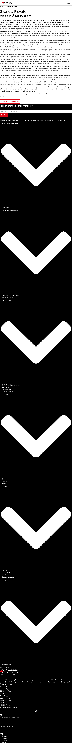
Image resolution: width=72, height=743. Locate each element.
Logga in (3, 731)
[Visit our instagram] (36, 713)
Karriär (4, 575)
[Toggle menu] (68, 3)
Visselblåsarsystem (6, 726)
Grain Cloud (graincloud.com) (12, 385)
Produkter (5, 208)
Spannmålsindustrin (8, 297)
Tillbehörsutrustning (8, 391)
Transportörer (6, 389)
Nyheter (4, 481)
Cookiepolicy (4, 724)
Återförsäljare (6, 664)
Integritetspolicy (5, 721)
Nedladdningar (5, 728)
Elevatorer (5, 387)
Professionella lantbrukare (10, 295)
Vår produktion (7, 573)
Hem (1, 6)
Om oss (4, 571)
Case (3, 479)
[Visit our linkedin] (36, 716)
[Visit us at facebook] (36, 711)
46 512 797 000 (6, 705)
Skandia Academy (8, 577)
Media (4, 483)
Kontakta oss (4, 667)
